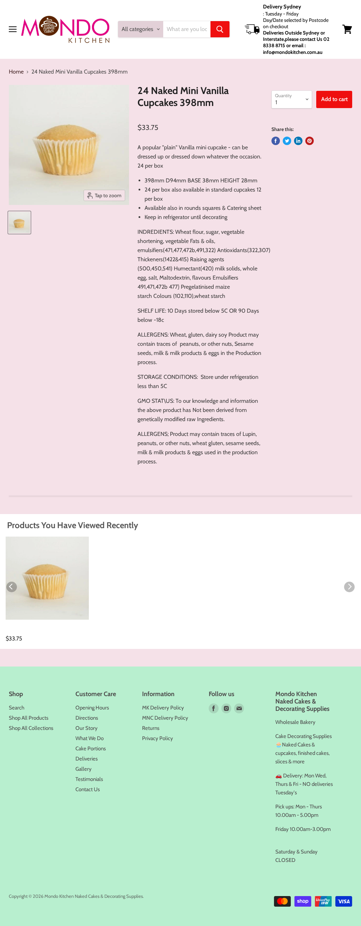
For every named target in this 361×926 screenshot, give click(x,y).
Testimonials (89, 779)
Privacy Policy (157, 738)
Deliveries (86, 759)
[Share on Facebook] (275, 141)
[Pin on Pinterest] (309, 141)
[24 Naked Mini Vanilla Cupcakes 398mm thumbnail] (19, 222)
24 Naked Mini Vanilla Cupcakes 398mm (35, 631)
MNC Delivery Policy (165, 718)
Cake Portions (90, 748)
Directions (86, 718)
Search (16, 708)
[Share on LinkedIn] (298, 141)
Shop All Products (28, 718)
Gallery (83, 769)
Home (16, 72)
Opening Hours (92, 708)
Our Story (86, 728)
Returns (150, 728)
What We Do (89, 738)
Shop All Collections (31, 728)
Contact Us (87, 789)
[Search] (220, 29)
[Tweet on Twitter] (287, 141)
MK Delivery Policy (163, 708)
